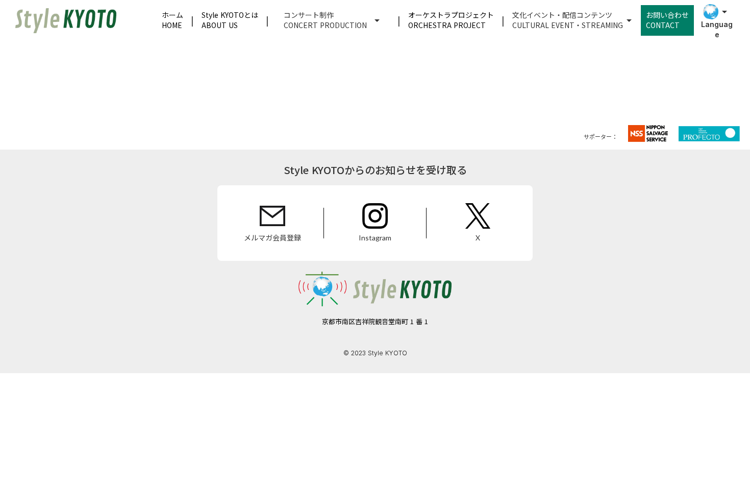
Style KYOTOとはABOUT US (230, 20)
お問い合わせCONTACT (667, 20)
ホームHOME (172, 20)
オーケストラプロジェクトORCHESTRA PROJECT (451, 20)
